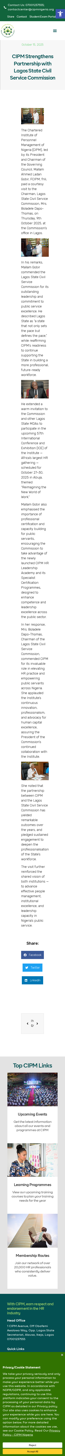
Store (10, 16)
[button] (60, 13)
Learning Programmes (32, 1185)
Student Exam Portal (42, 16)
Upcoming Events (32, 1114)
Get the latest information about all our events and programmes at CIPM (32, 1126)
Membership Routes (32, 1256)
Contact (22, 16)
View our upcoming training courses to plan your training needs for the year (32, 1196)
